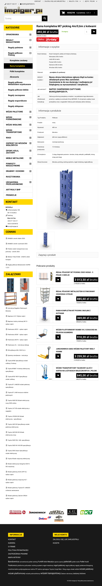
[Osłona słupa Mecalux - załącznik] (24, 279)
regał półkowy (88, 162)
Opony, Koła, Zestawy (12, 152)
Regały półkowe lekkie (18, 90)
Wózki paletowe (14, 112)
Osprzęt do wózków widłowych (16, 144)
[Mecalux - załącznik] (11, 279)
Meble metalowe (15, 158)
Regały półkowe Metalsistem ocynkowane (19, 83)
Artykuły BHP (13, 189)
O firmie (11, 547)
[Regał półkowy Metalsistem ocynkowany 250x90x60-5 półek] (45, 289)
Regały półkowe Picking (15, 54)
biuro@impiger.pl (28, 4)
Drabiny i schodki (15, 171)
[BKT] (86, 510)
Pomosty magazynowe (13, 164)
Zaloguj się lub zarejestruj (55, 1)
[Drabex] (45, 517)
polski (90, 1)
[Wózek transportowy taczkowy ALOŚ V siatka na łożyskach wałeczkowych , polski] (45, 365)
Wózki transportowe (14, 131)
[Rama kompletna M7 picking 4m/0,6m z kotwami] (67, 169)
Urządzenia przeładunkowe (14, 183)
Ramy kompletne (17, 66)
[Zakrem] (56, 510)
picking (60, 162)
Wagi (8, 137)
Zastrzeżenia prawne (18, 554)
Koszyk (56, 543)
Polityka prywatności (18, 550)
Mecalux (54, 162)
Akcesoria (14, 77)
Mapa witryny (14, 557)
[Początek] (25, 10)
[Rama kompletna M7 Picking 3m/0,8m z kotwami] (45, 308)
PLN (73, 1)
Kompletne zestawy (18, 60)
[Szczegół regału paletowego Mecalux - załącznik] (24, 293)
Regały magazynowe (13, 41)
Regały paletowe (15, 47)
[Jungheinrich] (37, 510)
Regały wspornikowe (17, 101)
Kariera (11, 543)
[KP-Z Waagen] (72, 510)
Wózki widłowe (14, 125)
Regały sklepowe (15, 106)
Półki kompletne (17, 71)
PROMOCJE (11, 195)
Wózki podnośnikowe (13, 118)
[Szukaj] (44, 18)
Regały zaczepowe (16, 95)
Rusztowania (13, 177)
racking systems (68, 162)
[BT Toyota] (17, 510)
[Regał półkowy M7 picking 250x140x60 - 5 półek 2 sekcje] (45, 269)
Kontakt (38, 1)
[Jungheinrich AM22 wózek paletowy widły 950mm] (45, 346)
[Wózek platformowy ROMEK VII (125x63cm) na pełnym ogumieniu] (45, 327)
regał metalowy (78, 162)
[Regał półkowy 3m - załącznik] (11, 293)
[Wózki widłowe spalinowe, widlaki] (59, 517)
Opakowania (12, 34)
